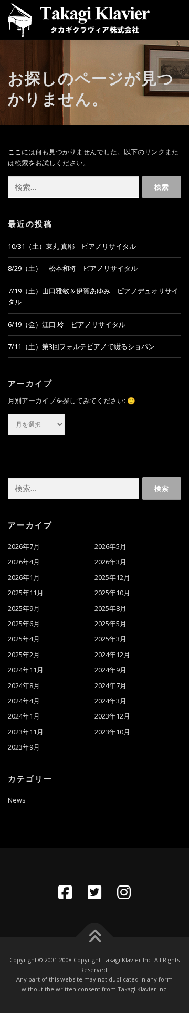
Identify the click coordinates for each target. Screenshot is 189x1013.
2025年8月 (110, 608)
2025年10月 (112, 592)
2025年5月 (110, 623)
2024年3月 (110, 701)
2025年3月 (110, 639)
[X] (94, 892)
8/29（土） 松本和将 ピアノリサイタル (73, 268)
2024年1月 (24, 716)
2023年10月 (112, 731)
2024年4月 (24, 701)
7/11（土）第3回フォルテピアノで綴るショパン (81, 346)
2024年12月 (112, 654)
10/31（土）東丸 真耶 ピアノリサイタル (72, 246)
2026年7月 (24, 546)
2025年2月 (24, 654)
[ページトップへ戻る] (94, 937)
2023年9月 (24, 747)
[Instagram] (124, 892)
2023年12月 (112, 716)
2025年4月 (24, 639)
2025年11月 (26, 592)
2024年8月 (24, 685)
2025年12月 (112, 577)
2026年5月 (110, 546)
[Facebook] (65, 892)
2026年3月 (110, 561)
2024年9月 (110, 670)
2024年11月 (26, 670)
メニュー (172, 19)
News (17, 800)
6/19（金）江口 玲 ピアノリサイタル (66, 324)
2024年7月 (110, 685)
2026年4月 (24, 561)
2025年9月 (24, 608)
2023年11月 (26, 731)
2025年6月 (24, 623)
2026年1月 (24, 577)
